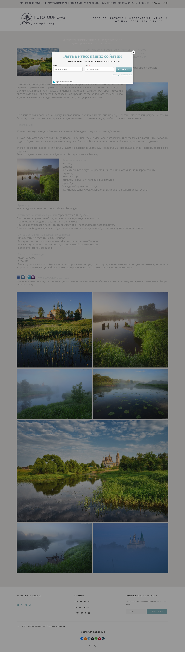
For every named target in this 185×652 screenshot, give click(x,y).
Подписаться (124, 69)
